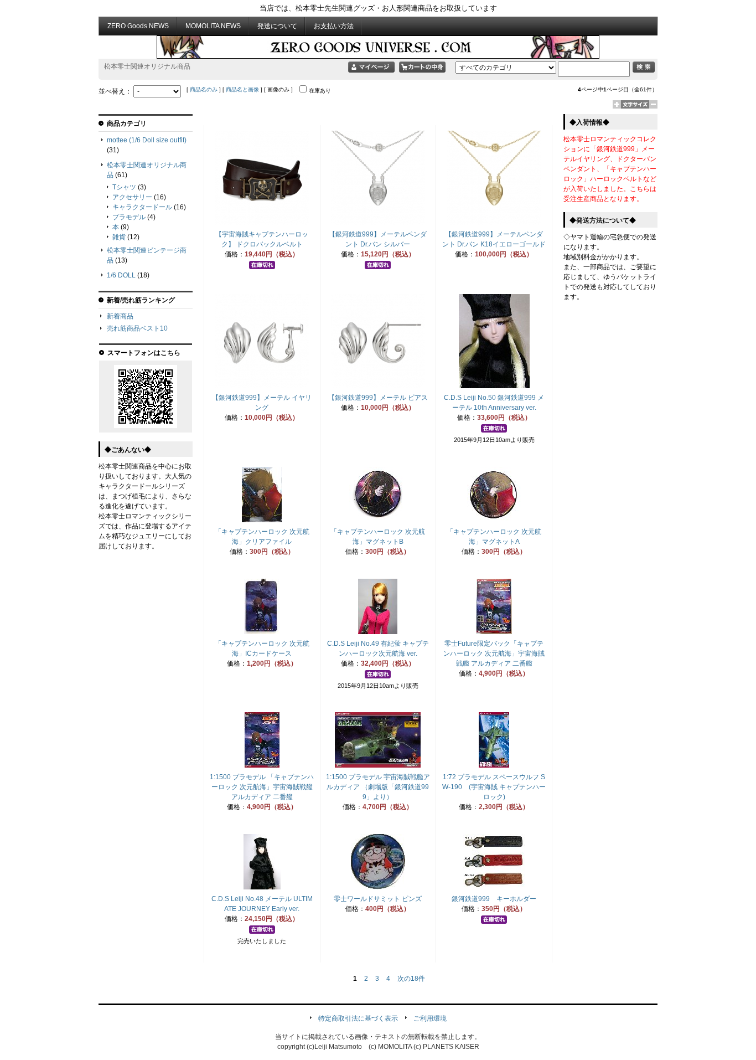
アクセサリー (132, 197)
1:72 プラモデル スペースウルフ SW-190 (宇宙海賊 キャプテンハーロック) (494, 787)
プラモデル (129, 217)
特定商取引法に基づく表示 (358, 1018)
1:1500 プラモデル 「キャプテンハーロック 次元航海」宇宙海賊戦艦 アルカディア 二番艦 (262, 787)
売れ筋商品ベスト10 (137, 328)
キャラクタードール (142, 207)
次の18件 (411, 978)
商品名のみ (204, 89)
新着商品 (120, 316)
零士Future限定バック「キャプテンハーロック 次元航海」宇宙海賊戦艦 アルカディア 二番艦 (494, 653)
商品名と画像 (242, 89)
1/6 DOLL (121, 275)
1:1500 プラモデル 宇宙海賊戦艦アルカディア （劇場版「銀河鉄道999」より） (378, 787)
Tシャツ (124, 187)
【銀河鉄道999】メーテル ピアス (378, 398)
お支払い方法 (334, 26)
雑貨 (119, 237)
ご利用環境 (430, 1018)
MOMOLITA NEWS (213, 26)
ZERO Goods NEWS (138, 26)
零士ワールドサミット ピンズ (378, 899)
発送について (277, 26)
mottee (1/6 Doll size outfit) (147, 140)
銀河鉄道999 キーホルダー (494, 899)
